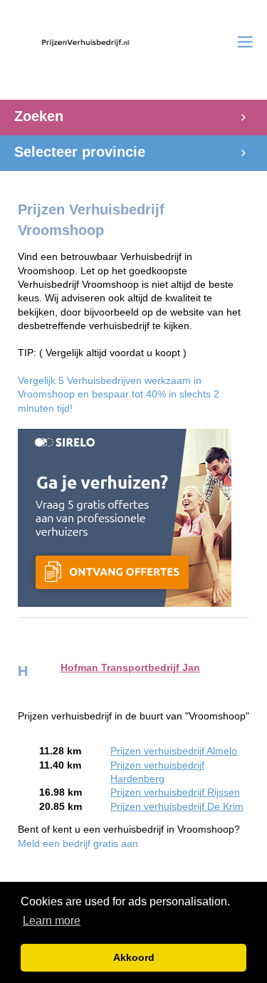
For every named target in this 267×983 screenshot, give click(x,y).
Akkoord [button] (134, 957)
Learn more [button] (51, 921)
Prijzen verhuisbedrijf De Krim (177, 806)
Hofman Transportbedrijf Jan (130, 667)
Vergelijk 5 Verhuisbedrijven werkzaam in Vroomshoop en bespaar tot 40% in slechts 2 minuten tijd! (118, 394)
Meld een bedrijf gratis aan (78, 843)
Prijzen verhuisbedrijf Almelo (173, 751)
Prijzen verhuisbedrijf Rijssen (175, 792)
